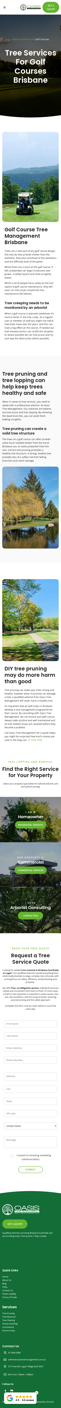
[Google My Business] (12, 1391)
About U (6, 1280)
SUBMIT (31, 1169)
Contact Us (7, 1290)
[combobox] (30, 1126)
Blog (4, 1283)
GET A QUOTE (49, 3)
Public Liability (9, 1293)
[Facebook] (5, 1391)
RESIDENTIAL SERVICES (30, 822)
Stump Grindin (9, 1323)
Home (15, 39)
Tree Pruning (8, 1313)
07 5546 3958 (35, 740)
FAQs (4, 1287)
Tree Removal (8, 1316)
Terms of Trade (9, 1297)
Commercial (26, 39)
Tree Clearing (8, 1320)
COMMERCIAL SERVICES (30, 868)
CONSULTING (30, 913)
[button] (20, 1398)
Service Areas (8, 1330)
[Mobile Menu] (4, 7)
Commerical (8, 1327)
